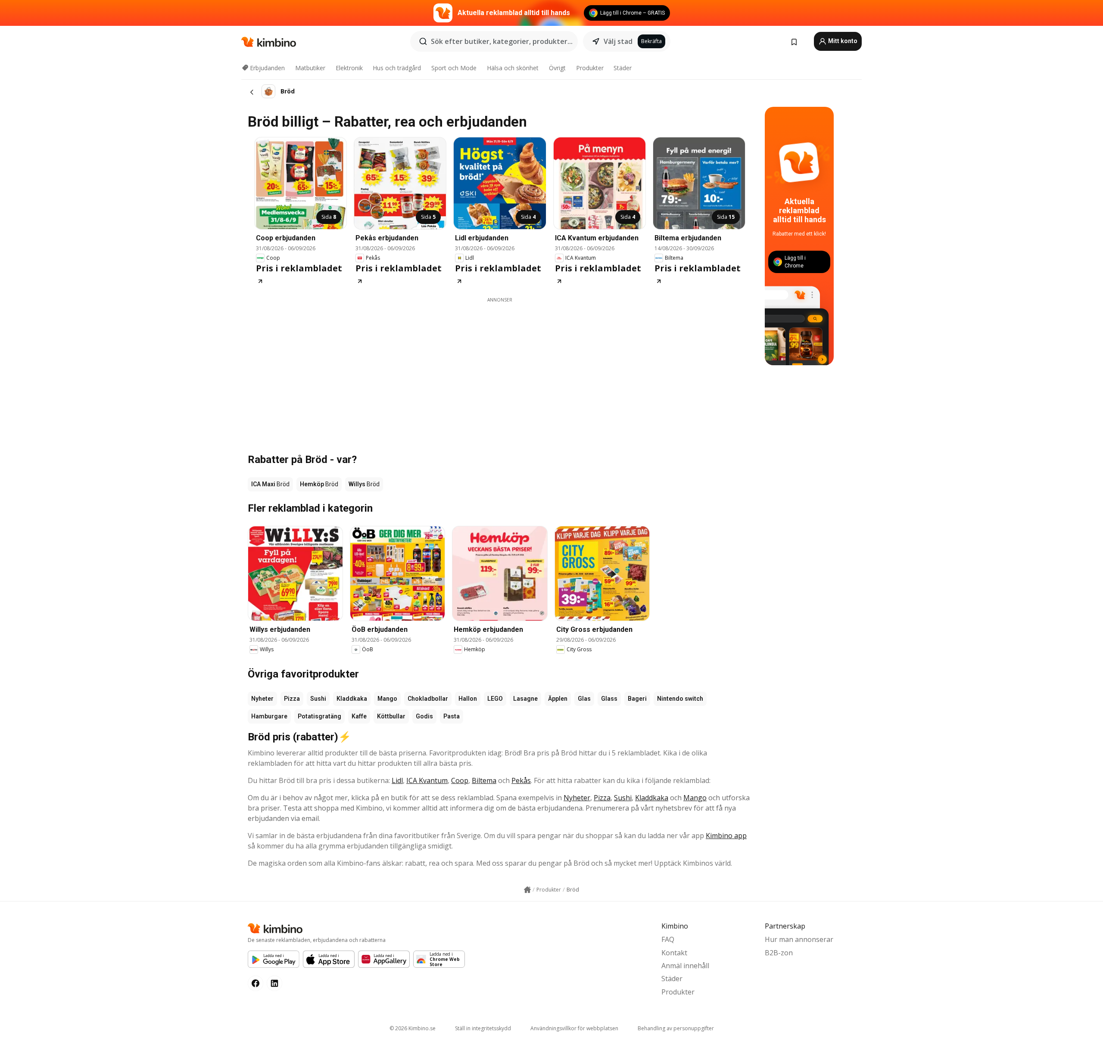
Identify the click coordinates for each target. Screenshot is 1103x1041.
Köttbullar (391, 716)
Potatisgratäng (319, 716)
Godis (424, 716)
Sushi (318, 698)
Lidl (397, 780)
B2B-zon (779, 952)
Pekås (521, 780)
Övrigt (557, 68)
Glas (584, 698)
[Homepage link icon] (527, 889)
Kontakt (674, 952)
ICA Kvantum (427, 780)
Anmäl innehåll (685, 965)
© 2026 (412, 1028)
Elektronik (349, 68)
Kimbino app (726, 835)
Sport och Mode (454, 68)
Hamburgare (269, 716)
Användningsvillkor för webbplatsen (574, 1028)
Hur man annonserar (799, 939)
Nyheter (262, 698)
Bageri (637, 698)
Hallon (467, 698)
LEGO (495, 698)
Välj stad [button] (618, 41)
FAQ (667, 939)
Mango (387, 698)
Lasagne (525, 698)
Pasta (451, 716)
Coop (459, 780)
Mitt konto (842, 40)
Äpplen (557, 698)
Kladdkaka (352, 698)
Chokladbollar (428, 698)
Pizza (292, 698)
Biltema (484, 780)
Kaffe (359, 716)
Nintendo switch (680, 698)
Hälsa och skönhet (513, 68)
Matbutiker (310, 68)
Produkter (590, 68)
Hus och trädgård (397, 68)
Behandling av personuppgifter (676, 1028)
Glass (609, 698)
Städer (623, 68)
